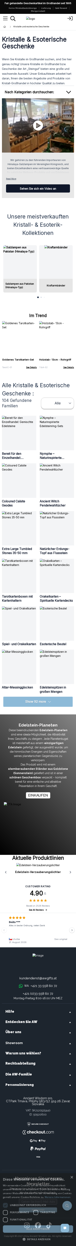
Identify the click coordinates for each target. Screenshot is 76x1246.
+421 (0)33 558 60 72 (38, 994)
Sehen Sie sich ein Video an (38, 188)
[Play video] (38, 125)
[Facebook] (38, 1225)
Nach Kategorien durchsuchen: (29, 92)
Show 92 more (35, 701)
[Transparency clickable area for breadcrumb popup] (25, 27)
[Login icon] (70, 18)
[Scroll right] (70, 872)
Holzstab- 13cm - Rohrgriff (55, 359)
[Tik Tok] (49, 1225)
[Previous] (4, 930)
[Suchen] (13, 18)
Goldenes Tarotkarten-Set (18, 359)
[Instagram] (27, 1225)
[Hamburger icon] (5, 18)
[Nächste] (72, 930)
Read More (11, 179)
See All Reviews (36, 910)
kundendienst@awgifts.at (38, 978)
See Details (31, 367)
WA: (40, 986)
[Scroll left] (5, 872)
